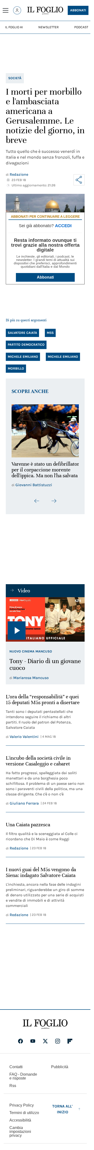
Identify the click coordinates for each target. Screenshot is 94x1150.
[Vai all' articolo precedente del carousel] (36, 504)
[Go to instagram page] (57, 1044)
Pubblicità (59, 1070)
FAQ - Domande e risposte (23, 1079)
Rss (12, 1089)
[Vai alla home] (45, 10)
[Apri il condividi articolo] (79, 179)
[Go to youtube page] (32, 1044)
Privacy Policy (21, 1108)
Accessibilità (20, 1123)
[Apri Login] (17, 10)
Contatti (16, 1070)
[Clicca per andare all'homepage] (45, 1027)
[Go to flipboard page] (69, 1044)
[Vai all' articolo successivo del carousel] (53, 504)
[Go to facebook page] (20, 1044)
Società (14, 78)
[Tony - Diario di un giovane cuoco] (45, 622)
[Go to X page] (45, 1044)
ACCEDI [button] (63, 225)
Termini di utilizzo (24, 1116)
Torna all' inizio (62, 1112)
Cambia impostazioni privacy (20, 1135)
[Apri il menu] (5, 10)
